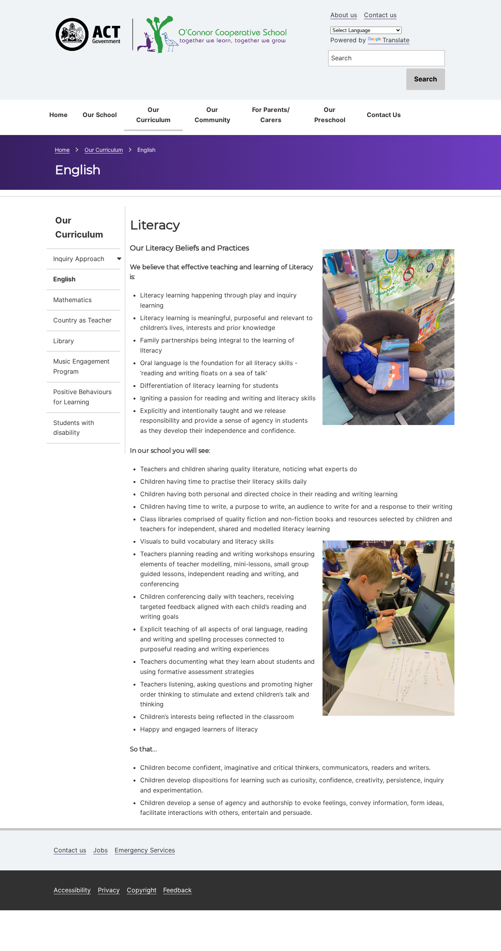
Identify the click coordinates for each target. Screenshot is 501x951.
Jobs (100, 850)
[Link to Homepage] (182, 12)
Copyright (142, 890)
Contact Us (384, 115)
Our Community (212, 115)
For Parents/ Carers (271, 115)
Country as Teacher (82, 320)
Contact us (380, 15)
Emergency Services (145, 850)
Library (63, 341)
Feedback (177, 890)
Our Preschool (329, 115)
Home (58, 115)
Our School (100, 115)
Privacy (109, 890)
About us (343, 15)
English (64, 279)
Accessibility (72, 890)
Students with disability (73, 428)
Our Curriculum (153, 115)
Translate (395, 40)
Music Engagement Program (81, 366)
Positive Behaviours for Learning (82, 397)
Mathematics (72, 300)
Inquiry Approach (79, 259)
